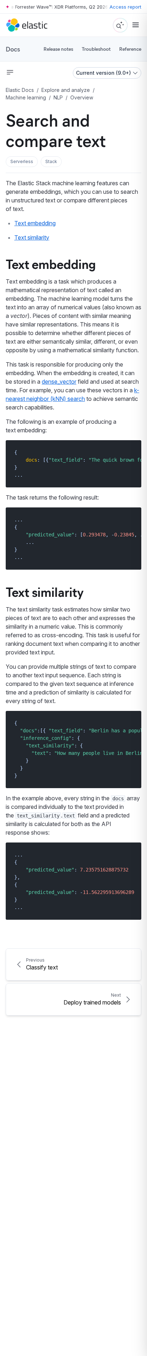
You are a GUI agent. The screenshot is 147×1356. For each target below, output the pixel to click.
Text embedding (35, 223)
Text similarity (31, 237)
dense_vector (59, 381)
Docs (13, 49)
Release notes (58, 48)
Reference (130, 48)
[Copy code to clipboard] (131, 452)
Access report (125, 7)
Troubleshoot (96, 48)
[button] (22, 161)
